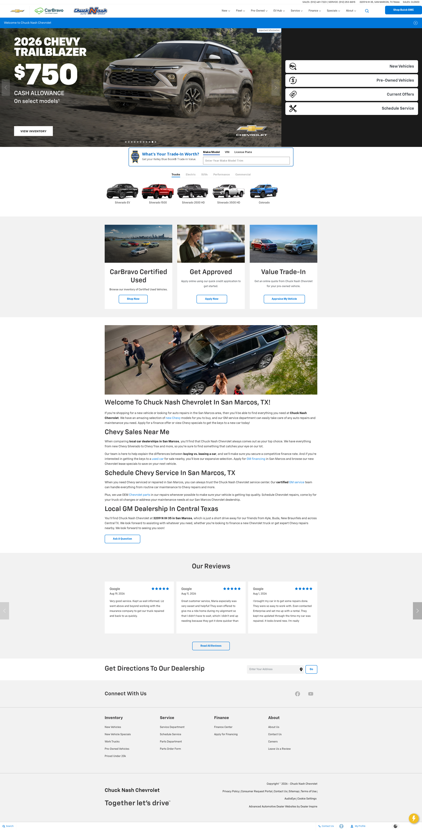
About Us (273, 727)
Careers (273, 741)
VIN (227, 152)
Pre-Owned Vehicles (117, 749)
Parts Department (171, 741)
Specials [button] (332, 12)
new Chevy (173, 418)
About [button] (349, 12)
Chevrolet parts (139, 494)
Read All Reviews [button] (211, 646)
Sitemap (294, 791)
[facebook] (297, 693)
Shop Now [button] (133, 299)
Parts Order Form (170, 749)
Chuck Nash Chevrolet (303, 784)
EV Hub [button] (277, 12)
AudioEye (290, 799)
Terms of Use (308, 791)
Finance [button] (313, 12)
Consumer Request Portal (256, 791)
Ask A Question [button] (122, 539)
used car (158, 459)
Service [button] (295, 12)
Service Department (172, 727)
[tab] (176, 175)
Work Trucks (112, 741)
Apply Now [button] (211, 299)
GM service (296, 482)
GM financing (256, 459)
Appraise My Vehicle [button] (284, 299)
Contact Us (275, 734)
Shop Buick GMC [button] (403, 10)
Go (311, 669)
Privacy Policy (231, 791)
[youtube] (310, 693)
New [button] (225, 12)
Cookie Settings (306, 799)
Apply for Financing (226, 734)
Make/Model (211, 152)
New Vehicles (113, 727)
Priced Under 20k (115, 756)
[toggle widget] (414, 818)
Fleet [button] (239, 12)
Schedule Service (170, 734)
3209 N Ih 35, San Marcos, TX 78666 (380, 2)
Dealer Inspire (309, 806)
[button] (367, 10)
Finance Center (223, 727)
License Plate (243, 152)
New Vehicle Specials (118, 734)
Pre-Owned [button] (258, 12)
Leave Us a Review (279, 749)
